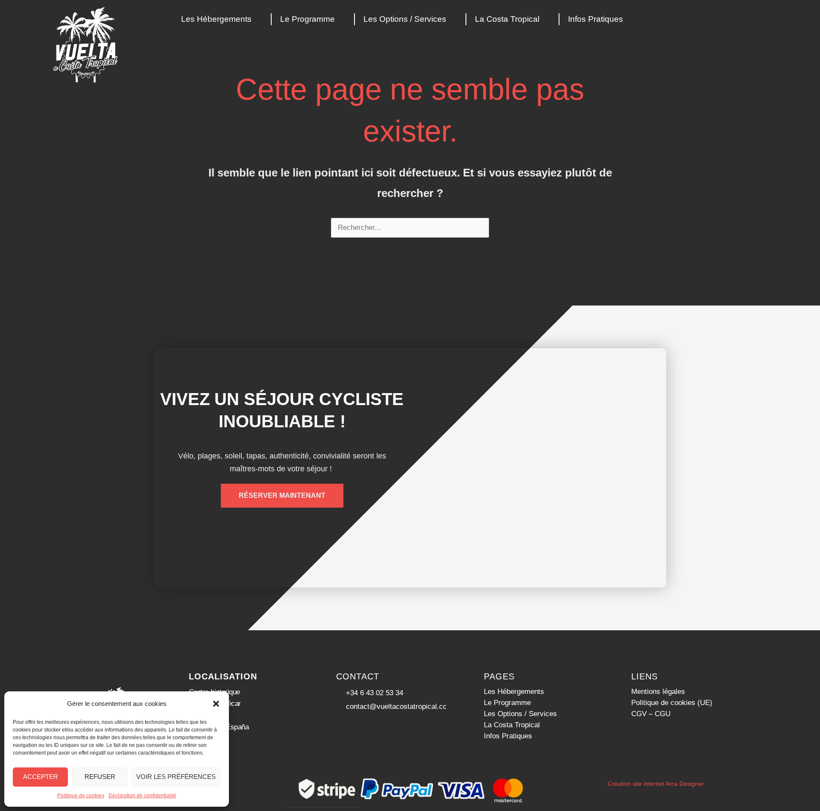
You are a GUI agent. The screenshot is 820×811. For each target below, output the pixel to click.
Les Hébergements (216, 19)
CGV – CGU (651, 714)
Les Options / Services (404, 19)
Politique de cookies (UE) (671, 703)
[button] (216, 703)
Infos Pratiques (595, 19)
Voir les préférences (176, 776)
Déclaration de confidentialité (142, 796)
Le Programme (307, 19)
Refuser (100, 776)
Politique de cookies (80, 796)
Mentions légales (658, 692)
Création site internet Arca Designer (656, 783)
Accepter (40, 776)
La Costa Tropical (507, 19)
